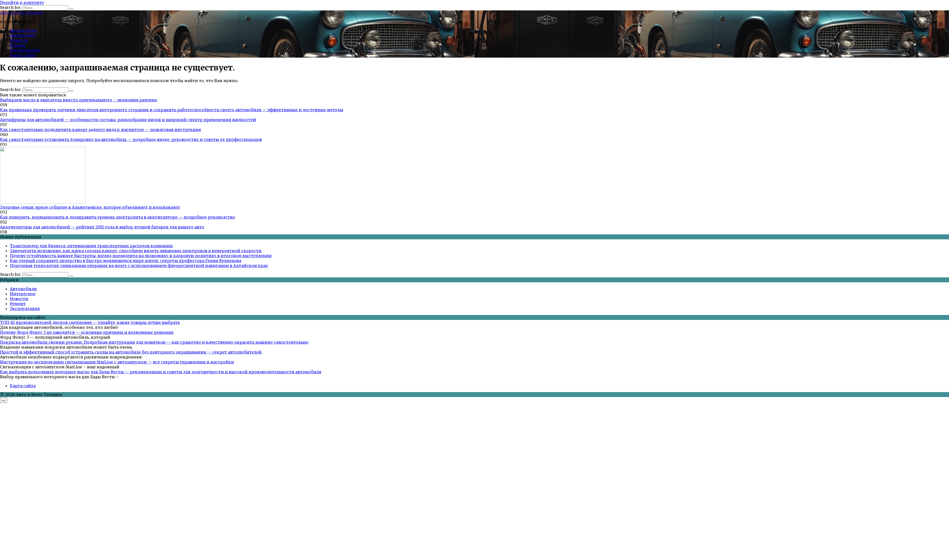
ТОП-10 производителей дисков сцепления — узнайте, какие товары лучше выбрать (90, 322)
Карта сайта (23, 55)
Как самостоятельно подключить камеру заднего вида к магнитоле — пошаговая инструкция (100, 129)
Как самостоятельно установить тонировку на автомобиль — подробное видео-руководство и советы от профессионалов (131, 139)
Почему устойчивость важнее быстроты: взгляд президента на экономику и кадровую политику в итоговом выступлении (141, 255)
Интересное (23, 35)
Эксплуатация (25, 50)
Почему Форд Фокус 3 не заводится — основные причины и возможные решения (86, 332)
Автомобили (23, 30)
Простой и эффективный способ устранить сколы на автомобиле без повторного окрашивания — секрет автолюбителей (131, 352)
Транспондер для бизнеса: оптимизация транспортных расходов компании (91, 245)
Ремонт (18, 45)
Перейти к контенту (22, 2)
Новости (19, 40)
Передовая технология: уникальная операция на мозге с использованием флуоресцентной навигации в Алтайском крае (139, 265)
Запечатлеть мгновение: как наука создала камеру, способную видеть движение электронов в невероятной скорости (135, 250)
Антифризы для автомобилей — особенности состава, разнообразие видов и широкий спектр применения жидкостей (128, 119)
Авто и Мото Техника (21, 12)
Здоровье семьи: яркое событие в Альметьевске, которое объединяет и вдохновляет (90, 207)
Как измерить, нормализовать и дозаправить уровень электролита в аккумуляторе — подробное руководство (117, 217)
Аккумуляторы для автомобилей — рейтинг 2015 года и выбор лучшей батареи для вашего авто (102, 226)
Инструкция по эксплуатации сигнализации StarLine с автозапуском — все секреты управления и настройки (117, 361)
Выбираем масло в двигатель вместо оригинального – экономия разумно (78, 99)
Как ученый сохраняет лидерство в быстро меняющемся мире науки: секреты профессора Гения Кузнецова (125, 260)
